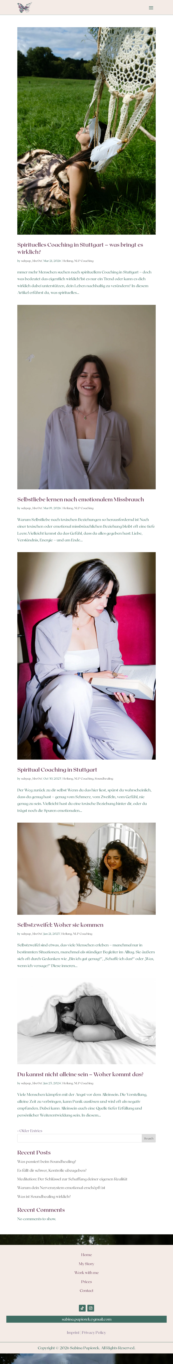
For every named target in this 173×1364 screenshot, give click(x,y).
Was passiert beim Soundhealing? (46, 1161)
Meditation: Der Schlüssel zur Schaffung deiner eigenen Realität (72, 1179)
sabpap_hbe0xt (31, 260)
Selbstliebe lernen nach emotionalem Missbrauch (80, 499)
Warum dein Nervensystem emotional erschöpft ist (61, 1187)
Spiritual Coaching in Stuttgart (57, 769)
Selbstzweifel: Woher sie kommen (60, 924)
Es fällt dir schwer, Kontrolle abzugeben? (52, 1170)
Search (148, 1138)
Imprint (73, 1332)
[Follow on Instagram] (90, 1308)
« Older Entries (29, 1130)
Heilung (68, 260)
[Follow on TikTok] (82, 1308)
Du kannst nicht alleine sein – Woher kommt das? (80, 1074)
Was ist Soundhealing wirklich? (44, 1196)
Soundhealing (104, 778)
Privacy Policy (94, 1332)
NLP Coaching (83, 260)
